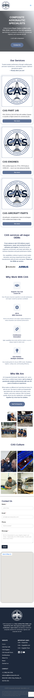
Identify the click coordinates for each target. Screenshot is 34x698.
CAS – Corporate (23, 642)
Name (4, 504)
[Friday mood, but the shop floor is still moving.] (25, 483)
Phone (4, 522)
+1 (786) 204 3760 (7, 672)
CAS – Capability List (24, 645)
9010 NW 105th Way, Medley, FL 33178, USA (11, 679)
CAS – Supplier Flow (24, 648)
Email (4, 513)
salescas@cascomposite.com (10, 675)
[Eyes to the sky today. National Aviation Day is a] (9, 461)
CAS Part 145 (6, 647)
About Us (5, 658)
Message (5, 531)
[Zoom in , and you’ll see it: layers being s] (25, 461)
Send (4, 547)
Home (4, 644)
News (3, 661)
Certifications (6, 655)
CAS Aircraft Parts (7, 652)
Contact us (5, 663)
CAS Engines (6, 650)
